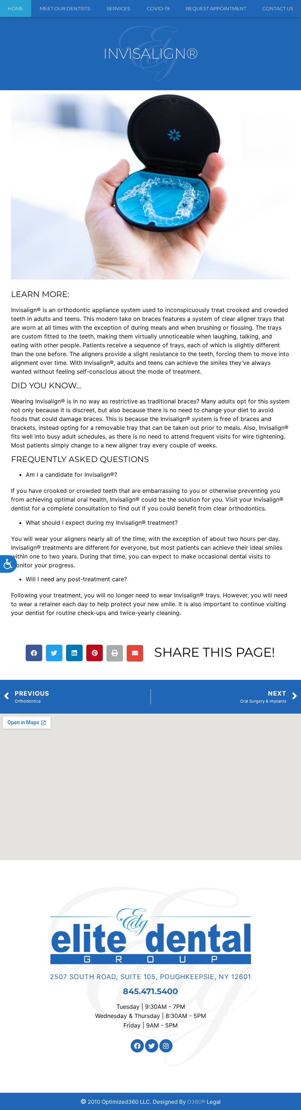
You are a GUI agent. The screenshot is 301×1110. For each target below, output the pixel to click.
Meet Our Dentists (65, 8)
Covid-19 (158, 8)
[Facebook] (137, 1045)
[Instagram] (166, 1045)
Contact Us (277, 8)
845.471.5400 (150, 991)
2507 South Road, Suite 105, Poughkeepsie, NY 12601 (150, 977)
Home (15, 8)
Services (118, 8)
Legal (214, 1101)
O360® (196, 1101)
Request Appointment (216, 8)
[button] (34, 653)
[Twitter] (151, 1045)
